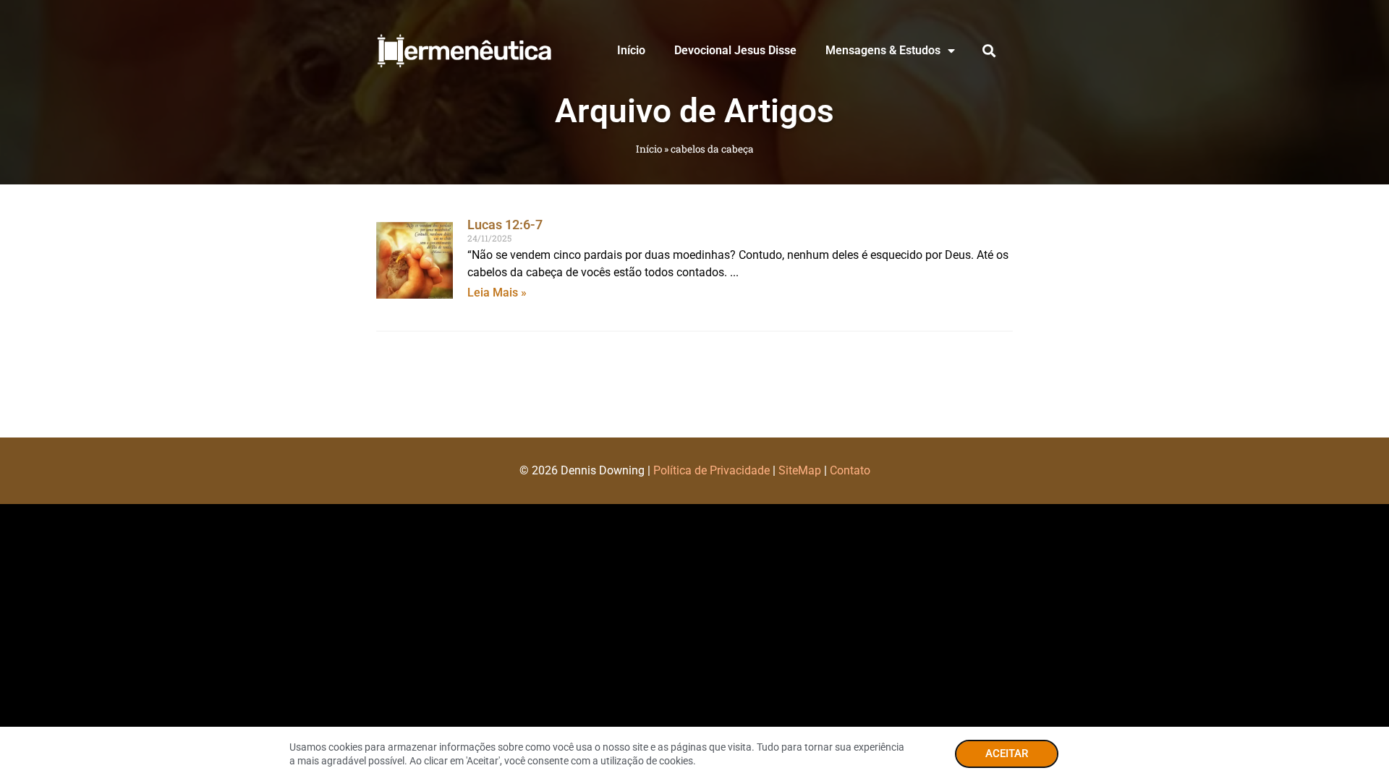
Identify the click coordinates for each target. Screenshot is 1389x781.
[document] (694, 390)
